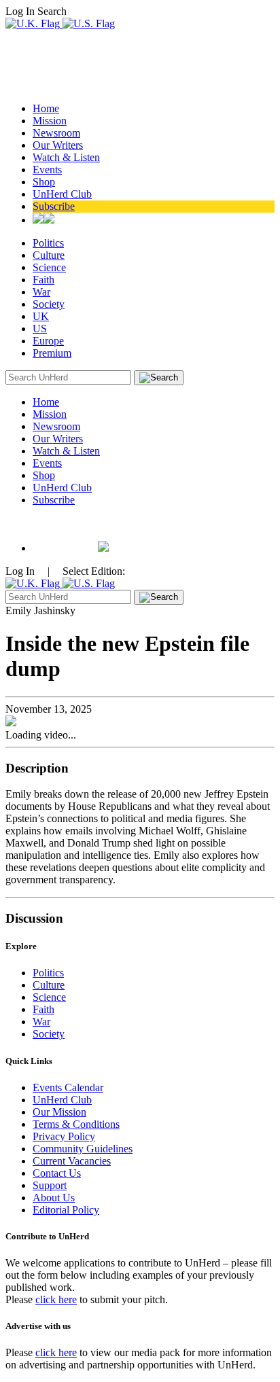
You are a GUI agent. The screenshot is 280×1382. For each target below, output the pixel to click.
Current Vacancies (72, 1161)
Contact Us (57, 1173)
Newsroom (56, 133)
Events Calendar (68, 1087)
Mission (50, 120)
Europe (48, 341)
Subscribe (54, 206)
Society (49, 304)
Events (47, 169)
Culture (49, 255)
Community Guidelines (83, 1148)
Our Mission (59, 1112)
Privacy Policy (64, 1136)
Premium (52, 353)
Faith (43, 279)
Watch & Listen (66, 157)
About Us (54, 1197)
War (41, 292)
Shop (44, 182)
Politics (48, 243)
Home (46, 108)
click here (56, 1299)
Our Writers (58, 145)
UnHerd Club (62, 194)
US (40, 328)
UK (41, 316)
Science (49, 267)
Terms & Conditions (76, 1124)
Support (50, 1185)
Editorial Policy (66, 1210)
